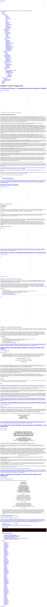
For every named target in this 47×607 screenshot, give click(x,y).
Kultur (27, 520)
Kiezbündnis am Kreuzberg (7, 422)
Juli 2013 (5, 594)
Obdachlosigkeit (8, 65)
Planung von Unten (20, 249)
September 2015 (6, 573)
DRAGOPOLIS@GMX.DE (7, 226)
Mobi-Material (10, 74)
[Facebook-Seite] (9, 524)
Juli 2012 (5, 604)
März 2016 (5, 568)
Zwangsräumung (18, 471)
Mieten (5, 38)
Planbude (24, 344)
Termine (3, 81)
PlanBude (41, 285)
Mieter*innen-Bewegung (7, 79)
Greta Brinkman (11, 520)
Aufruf (9, 73)
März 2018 (5, 550)
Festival (20, 470)
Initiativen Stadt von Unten (42, 286)
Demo (13, 470)
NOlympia (7, 37)
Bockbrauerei (43, 469)
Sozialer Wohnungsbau (39, 470)
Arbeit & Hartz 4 (8, 63)
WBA (5, 69)
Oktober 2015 (6, 572)
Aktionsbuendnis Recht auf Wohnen (11, 70)
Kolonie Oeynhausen (9, 57)
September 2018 (6, 546)
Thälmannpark (8, 59)
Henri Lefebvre (2, 344)
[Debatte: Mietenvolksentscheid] (15, 525)
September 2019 (6, 542)
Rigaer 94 (7, 25)
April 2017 (5, 557)
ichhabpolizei (14, 181)
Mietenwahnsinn (32, 470)
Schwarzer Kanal (8, 27)
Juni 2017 (5, 555)
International (6, 29)
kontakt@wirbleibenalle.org (19, 174)
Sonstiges (10, 398)
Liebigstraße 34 (8, 22)
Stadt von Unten (34, 249)
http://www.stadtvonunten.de (10, 468)
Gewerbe (5, 249)
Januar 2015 (6, 579)
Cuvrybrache (8, 17)
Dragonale (34, 519)
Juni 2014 (5, 585)
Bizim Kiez (42, 180)
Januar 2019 (6, 544)
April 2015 (5, 577)
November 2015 (6, 571)
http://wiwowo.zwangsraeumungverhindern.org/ (23, 468)
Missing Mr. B (41, 520)
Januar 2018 (6, 552)
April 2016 (5, 567)
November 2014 (6, 581)
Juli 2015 (5, 574)
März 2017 (5, 558)
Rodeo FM (10, 292)
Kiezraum (28, 470)
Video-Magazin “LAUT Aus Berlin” (9, 537)
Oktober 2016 (6, 562)
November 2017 (6, 553)
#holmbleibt (5, 78)
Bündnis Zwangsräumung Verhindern (32, 463)
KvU (6, 20)
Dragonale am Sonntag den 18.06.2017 (9, 184)
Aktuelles (3, 13)
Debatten (3, 77)
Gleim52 (7, 168)
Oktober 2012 (6, 602)
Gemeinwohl (2, 249)
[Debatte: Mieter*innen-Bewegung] (26, 525)
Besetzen (7, 180)
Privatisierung (27, 422)
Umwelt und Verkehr (7, 67)
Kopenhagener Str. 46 (9, 43)
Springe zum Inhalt (3, 11)
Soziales (5, 62)
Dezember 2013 (6, 590)
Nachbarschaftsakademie (5, 393)
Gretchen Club (16, 517)
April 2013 (5, 597)
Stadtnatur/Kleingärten (7, 56)
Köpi (6, 19)
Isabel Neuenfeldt (22, 520)
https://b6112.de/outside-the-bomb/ (10, 178)
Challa (32, 519)
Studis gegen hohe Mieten (9, 47)
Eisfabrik (7, 34)
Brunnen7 (7, 16)
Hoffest (12, 249)
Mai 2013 (5, 596)
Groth (7, 35)
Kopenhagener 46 (3, 168)
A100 (7, 68)
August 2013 (6, 593)
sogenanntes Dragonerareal (27, 249)
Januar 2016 (6, 569)
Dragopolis (40, 421)
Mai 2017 (5, 556)
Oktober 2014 (6, 582)
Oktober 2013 (6, 592)
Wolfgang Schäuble (3, 399)
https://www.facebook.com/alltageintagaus (10, 294)
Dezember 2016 (6, 560)
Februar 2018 (6, 551)
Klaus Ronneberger (8, 344)
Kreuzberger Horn (22, 422)
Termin (14, 398)
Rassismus (7, 54)
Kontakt (3, 83)
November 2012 (6, 601)
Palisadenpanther (8, 46)
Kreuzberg (13, 422)
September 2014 (6, 583)
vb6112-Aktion (25, 173)
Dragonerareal (8, 32)
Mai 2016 (5, 566)
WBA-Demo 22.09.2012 (9, 72)
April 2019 (5, 543)
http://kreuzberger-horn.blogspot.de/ (40, 413)
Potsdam (5, 51)
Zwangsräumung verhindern (25, 471)
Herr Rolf (18, 520)
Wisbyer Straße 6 (8, 49)
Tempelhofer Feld (8, 60)
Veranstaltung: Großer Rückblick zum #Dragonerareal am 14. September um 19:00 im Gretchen (23, 402)
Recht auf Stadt (29, 344)
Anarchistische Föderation (32, 398)
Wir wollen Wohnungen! (11, 471)
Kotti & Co (7, 44)
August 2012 (6, 603)
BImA (7, 31)
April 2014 (5, 587)
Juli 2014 (5, 584)
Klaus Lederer (18, 181)
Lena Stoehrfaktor (30, 520)
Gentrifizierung (15, 421)
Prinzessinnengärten (33, 167)
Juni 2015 (5, 575)
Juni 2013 (5, 595)
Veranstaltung (39, 249)
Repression (7, 66)
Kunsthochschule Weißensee (19, 344)
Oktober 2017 (6, 554)
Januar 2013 (6, 599)
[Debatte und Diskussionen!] (6, 525)
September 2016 (6, 563)
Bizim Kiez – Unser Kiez (26, 167)
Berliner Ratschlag (8, 71)
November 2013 (6, 591)
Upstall (39, 422)
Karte (3, 82)
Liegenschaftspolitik (7, 30)
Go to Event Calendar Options (18, 530)
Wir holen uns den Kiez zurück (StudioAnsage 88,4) (11, 535)
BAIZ (7, 15)
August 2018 (6, 547)
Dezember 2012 (6, 600)
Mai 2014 (5, 586)
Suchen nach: (4, 523)
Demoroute (9, 75)
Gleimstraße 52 (8, 41)
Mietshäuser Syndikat (5, 387)
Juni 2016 (5, 565)
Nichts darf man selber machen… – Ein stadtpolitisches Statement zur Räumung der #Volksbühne (23, 88)
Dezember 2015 (6, 570)
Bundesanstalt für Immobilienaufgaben (6, 470)
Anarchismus (26, 398)
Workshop (7, 399)
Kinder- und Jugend (9, 64)
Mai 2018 (5, 549)
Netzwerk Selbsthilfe (9, 517)
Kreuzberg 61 (17, 422)
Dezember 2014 (6, 580)
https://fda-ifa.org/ (23, 381)
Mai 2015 (5, 576)
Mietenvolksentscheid (9, 45)
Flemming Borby (6, 520)
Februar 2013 (6, 598)
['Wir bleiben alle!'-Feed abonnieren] (3, 524)
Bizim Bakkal (8, 40)
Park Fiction (37, 285)
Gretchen (9, 249)
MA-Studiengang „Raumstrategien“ (7, 280)
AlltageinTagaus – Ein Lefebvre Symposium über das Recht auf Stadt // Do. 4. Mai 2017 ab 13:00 (23, 252)
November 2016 (6, 561)
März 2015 (5, 578)
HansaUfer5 (7, 42)
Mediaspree (7, 36)
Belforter (7, 39)
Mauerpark (7, 58)
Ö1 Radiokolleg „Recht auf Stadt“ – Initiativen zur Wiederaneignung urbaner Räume (16, 538)
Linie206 (7, 23)
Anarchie (22, 398)
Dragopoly (44, 421)
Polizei (44, 181)
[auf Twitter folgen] (5, 524)
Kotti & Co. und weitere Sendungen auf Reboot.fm (11, 536)
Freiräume (5, 14)
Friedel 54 (7, 18)
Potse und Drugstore (9, 24)
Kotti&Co (27, 181)
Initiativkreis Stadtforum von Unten (14, 168)
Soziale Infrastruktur (7, 61)
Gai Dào (42, 398)
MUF (6, 53)
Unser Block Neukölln (9, 48)
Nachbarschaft (41, 181)
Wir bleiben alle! (2, 0)
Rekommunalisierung (7, 55)
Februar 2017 (6, 559)
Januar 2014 (6, 589)
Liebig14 (7, 21)
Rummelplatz (8, 26)
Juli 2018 (5, 548)
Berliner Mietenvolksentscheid (40, 167)
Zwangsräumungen (8, 50)
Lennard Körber (36, 520)
